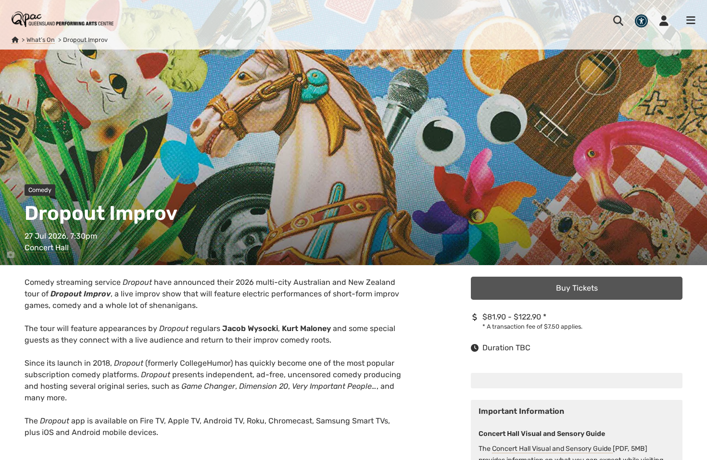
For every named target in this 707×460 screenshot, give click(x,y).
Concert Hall (47, 247)
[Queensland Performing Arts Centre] (15, 40)
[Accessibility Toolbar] (641, 20)
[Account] (664, 20)
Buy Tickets (577, 288)
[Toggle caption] (10, 255)
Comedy (39, 189)
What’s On (40, 39)
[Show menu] (687, 20)
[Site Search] (618, 20)
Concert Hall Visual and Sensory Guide (552, 449)
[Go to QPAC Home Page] (63, 19)
